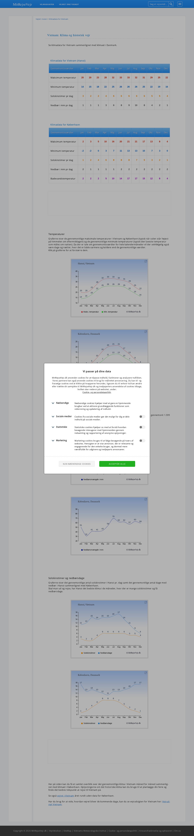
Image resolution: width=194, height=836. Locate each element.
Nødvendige (62, 402)
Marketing (61, 440)
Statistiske (61, 426)
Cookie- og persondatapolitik (96, 392)
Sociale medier (64, 416)
